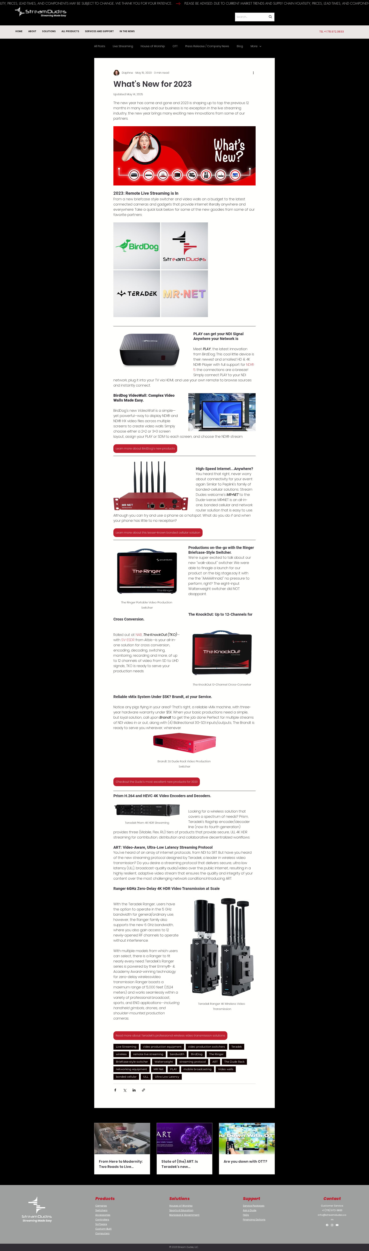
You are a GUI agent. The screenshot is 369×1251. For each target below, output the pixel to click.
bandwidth (177, 1054)
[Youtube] (337, 1225)
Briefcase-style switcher (132, 1061)
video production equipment (162, 1046)
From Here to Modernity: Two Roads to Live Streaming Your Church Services (121, 1164)
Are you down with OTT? (245, 1161)
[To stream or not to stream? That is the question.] (122, 1138)
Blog (240, 46)
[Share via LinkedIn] (134, 1090)
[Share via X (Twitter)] (124, 1090)
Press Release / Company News (207, 46)
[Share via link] (143, 1090)
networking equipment (131, 1069)
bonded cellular (126, 1076)
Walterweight (164, 1061)
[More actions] (253, 72)
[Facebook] (327, 1225)
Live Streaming (123, 46)
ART (215, 1061)
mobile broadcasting (198, 1069)
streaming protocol (193, 1061)
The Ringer (216, 1054)
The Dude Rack (234, 1061)
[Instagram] (332, 1225)
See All (270, 1116)
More (254, 46)
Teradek (236, 1046)
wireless (121, 1054)
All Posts (99, 46)
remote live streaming (148, 1054)
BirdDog (197, 1054)
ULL (145, 1076)
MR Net (159, 1069)
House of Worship (153, 46)
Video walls (225, 1069)
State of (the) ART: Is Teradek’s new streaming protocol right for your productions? (183, 1164)
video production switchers (206, 1046)
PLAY (173, 1069)
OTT (175, 46)
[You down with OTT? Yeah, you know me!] (247, 1138)
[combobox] (254, 17)
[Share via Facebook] (115, 1090)
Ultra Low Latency (167, 1076)
